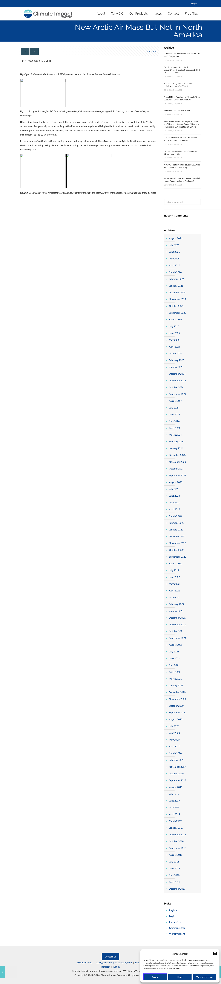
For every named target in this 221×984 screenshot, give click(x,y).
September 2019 (177, 780)
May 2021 (174, 665)
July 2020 (174, 726)
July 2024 (174, 407)
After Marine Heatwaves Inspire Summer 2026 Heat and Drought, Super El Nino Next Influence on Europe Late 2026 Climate (182, 124)
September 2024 (177, 394)
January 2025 (176, 366)
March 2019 (175, 820)
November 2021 (177, 624)
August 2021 (175, 644)
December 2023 (177, 455)
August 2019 (175, 787)
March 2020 (175, 753)
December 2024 (177, 373)
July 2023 (174, 488)
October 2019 (176, 773)
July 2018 (174, 861)
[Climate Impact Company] (48, 13)
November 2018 (177, 834)
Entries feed (175, 921)
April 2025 (174, 346)
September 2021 (177, 637)
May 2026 (174, 258)
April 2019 (174, 814)
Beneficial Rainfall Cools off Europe (178, 111)
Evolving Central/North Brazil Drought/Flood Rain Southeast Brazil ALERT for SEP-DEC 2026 (182, 70)
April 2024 (174, 427)
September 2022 (177, 556)
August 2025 (175, 319)
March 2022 (175, 597)
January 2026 (176, 285)
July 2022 (174, 570)
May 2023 (174, 502)
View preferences (204, 977)
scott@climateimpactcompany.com (114, 962)
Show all (153, 51)
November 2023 (177, 461)
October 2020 (176, 705)
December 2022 (177, 536)
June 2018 (174, 868)
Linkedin (139, 962)
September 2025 (177, 312)
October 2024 (176, 387)
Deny (180, 977)
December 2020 (177, 692)
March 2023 (175, 516)
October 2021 (176, 631)
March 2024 (175, 434)
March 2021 (175, 678)
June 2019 (174, 800)
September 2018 (177, 848)
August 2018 (175, 854)
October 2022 (176, 549)
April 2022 (174, 590)
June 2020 (174, 732)
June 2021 (174, 658)
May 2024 (174, 421)
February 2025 (176, 360)
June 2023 (174, 495)
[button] (214, 953)
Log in (172, 916)
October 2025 (176, 305)
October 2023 (176, 468)
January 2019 (176, 827)
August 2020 (175, 719)
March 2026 (175, 272)
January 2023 (176, 529)
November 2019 (177, 766)
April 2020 (174, 746)
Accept (155, 977)
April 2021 (174, 671)
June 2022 (174, 576)
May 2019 (174, 807)
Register (173, 910)
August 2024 (175, 400)
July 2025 (174, 326)
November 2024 (177, 380)
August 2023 (175, 482)
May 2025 (174, 339)
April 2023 (174, 509)
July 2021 (174, 651)
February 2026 (176, 278)
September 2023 (177, 475)
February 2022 (176, 604)
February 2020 (176, 759)
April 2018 (174, 881)
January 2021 (176, 685)
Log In (194, 3)
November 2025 (177, 299)
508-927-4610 (84, 962)
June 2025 (174, 333)
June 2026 (174, 251)
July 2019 (174, 793)
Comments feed (177, 927)
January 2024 (176, 448)
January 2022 (176, 610)
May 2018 (174, 875)
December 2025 (177, 292)
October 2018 (176, 841)
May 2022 (174, 583)
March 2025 (175, 353)
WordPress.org (177, 933)
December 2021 (177, 617)
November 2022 (177, 543)
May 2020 (174, 739)
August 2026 (175, 238)
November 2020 (177, 698)
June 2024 (174, 414)
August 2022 (175, 563)
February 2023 (176, 522)
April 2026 (174, 265)
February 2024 (176, 441)
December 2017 (177, 888)
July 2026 (174, 244)
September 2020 (177, 712)
